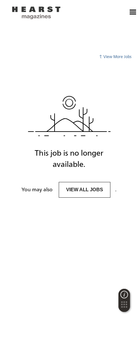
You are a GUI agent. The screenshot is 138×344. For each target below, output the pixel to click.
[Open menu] (133, 12)
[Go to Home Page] (36, 12)
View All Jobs (84, 189)
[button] (124, 306)
